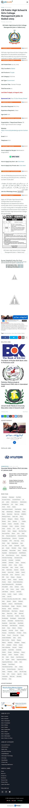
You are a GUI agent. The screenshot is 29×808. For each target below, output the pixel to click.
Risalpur (23, 642)
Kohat (11, 586)
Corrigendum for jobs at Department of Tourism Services (17, 487)
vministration (5, 676)
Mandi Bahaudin (5, 606)
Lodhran (20, 594)
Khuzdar (4, 582)
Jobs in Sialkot (4, 727)
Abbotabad (4, 497)
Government (10, 80)
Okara (8, 628)
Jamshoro (23, 562)
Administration (8, 7)
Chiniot (11, 526)
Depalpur (15, 531)
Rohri (3, 645)
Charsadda (16, 523)
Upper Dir (19, 674)
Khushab (21, 579)
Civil (14, 528)
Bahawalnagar (10, 511)
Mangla (12, 606)
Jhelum (20, 565)
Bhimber (4, 521)
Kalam (21, 567)
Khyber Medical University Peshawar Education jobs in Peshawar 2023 (16, 482)
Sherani (23, 652)
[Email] (23, 337)
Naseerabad (10, 620)
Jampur (17, 562)
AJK (12, 504)
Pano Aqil (11, 630)
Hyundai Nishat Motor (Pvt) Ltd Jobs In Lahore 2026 (14, 469)
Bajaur (3, 514)
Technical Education (11, 669)
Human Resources (10, 555)
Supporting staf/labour (21, 659)
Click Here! (21, 161)
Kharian (15, 579)
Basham (4, 519)
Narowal (4, 620)
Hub (3, 555)
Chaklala (24, 521)
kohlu (22, 586)
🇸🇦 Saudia (20, 800)
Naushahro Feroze (19, 620)
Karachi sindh (5, 574)
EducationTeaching (6, 538)
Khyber (9, 582)
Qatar (14, 637)
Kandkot (17, 572)
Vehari (25, 674)
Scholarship (18, 649)
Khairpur (12, 577)
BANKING (23, 514)
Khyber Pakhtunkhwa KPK (8, 584)
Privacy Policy (4, 782)
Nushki (3, 628)
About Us (3, 773)
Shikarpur (4, 654)
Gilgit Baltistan (15, 543)
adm (3, 502)
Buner (9, 521)
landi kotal (19, 591)
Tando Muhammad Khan (7, 666)
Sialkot (13, 68)
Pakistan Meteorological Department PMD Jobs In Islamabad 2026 (14, 384)
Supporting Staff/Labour (7, 661)
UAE (8, 674)
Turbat (3, 674)
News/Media (20, 623)
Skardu (12, 657)
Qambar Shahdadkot (6, 637)
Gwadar (7, 548)
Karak (11, 574)
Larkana (4, 594)
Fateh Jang (16, 540)
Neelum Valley (12, 623)
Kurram (12, 589)
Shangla (9, 652)
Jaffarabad (11, 562)
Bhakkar (16, 519)
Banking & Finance (6, 516)
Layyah (15, 594)
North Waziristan (13, 625)
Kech (7, 577)
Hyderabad (23, 555)
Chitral (3, 528)
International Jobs (18, 557)
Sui (2, 659)
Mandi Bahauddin (18, 603)
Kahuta (16, 567)
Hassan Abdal (12, 550)
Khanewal (19, 577)
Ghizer (22, 540)
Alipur (16, 504)
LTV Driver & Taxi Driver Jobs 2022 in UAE (11, 598)
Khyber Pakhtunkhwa (17, 582)
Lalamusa (12, 591)
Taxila (3, 669)
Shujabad (16, 654)
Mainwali (9, 601)
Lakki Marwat (5, 591)
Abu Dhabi (18, 497)
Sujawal (7, 659)
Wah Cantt (12, 676)
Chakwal (4, 523)
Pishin (24, 632)
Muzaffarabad (5, 618)
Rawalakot (10, 642)
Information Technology (7, 557)
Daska (9, 531)
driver (18, 533)
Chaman (10, 523)
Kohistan (17, 586)
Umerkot (13, 674)
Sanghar (20, 647)
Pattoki (21, 630)
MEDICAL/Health (5, 611)
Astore (3, 506)
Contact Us (3, 775)
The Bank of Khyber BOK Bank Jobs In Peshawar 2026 (14, 361)
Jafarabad (4, 562)
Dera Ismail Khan (6, 533)
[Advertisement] (14, 321)
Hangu (19, 548)
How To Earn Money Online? (19, 98)
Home (2, 7)
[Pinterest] (19, 337)
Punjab (12, 72)
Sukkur (12, 659)
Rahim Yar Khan (5, 640)
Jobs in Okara (4, 731)
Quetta (19, 637)
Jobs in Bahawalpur (5, 735)
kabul (11, 567)
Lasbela (9, 594)
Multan (3, 615)
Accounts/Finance (16, 499)
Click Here (20, 265)
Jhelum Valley (5, 567)
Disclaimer (3, 777)
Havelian (24, 550)
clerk (18, 528)
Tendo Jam (20, 669)
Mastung (4, 608)
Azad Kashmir (18, 509)
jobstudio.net (20, 262)
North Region (5, 625)
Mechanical (15, 608)
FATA (10, 540)
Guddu (10, 545)
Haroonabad (4, 550)
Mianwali (21, 611)
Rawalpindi (17, 642)
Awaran (14, 506)
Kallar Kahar (9, 569)
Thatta (15, 671)
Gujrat (22, 545)
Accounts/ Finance (6, 499)
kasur (23, 574)
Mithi (16, 613)
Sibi (3, 657)
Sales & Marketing (6, 647)
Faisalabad (21, 538)
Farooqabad (4, 540)
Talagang (4, 664)
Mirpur (3, 613)
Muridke (17, 615)
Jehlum (10, 565)
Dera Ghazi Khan (22, 531)
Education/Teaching (22, 535)
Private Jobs (15, 635)
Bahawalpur (17, 511)
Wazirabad (19, 676)
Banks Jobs (15, 516)
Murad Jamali (10, 615)
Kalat (3, 569)
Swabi (16, 661)
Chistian (23, 526)
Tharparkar (10, 671)
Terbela (3, 671)
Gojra (21, 543)
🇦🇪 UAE (8, 800)
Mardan (24, 606)
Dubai (23, 533)
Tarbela (20, 666)
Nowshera (21, 625)
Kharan (9, 579)
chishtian (17, 526)
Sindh (7, 657)
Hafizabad (14, 548)
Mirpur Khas (9, 613)
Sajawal (20, 645)
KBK (3, 577)
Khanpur (4, 579)
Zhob (10, 678)
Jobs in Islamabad (5, 720)
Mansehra (19, 606)
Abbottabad (11, 497)
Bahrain (24, 511)
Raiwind (13, 640)
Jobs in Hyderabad (5, 729)
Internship (4, 560)
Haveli (19, 550)
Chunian (9, 528)
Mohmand (21, 613)
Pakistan (20, 628)
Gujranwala (16, 545)
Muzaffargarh (13, 618)
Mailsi (3, 601)
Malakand (20, 601)
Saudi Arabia (11, 649)
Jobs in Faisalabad (5, 722)
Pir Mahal (19, 632)
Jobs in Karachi (4, 718)
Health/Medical (22, 552)
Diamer (13, 533)
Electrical (15, 538)
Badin (24, 509)
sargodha (4, 649)
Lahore (22, 589)
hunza (17, 555)
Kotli (3, 589)
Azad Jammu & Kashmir (7, 509)
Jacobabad (17, 560)
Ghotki (3, 543)
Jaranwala (4, 565)
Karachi (23, 572)
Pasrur (16, 630)
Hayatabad (4, 552)
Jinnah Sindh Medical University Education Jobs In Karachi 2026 (13, 407)
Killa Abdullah (19, 584)
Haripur (24, 548)
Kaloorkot (16, 569)
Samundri (14, 647)
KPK (7, 589)
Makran (14, 601)
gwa (3, 548)
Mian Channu (14, 611)
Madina (24, 598)
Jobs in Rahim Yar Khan (6, 738)
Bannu (21, 516)
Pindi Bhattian (12, 632)
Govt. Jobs (14, 333)
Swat (20, 661)
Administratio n (14, 502)
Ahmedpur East (5, 504)
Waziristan (4, 678)
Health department (13, 552)
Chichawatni (4, 526)
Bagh (3, 511)
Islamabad (11, 560)
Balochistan (9, 514)
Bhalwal (22, 519)
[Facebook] (5, 337)
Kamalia (4, 572)
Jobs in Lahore (4, 716)
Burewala (15, 521)
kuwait (17, 589)
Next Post (25, 411)
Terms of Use (4, 780)
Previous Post (5, 411)
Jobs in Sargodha (5, 733)
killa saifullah (5, 586)
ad (23, 499)
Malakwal (4, 603)
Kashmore (17, 574)
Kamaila (22, 569)
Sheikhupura (16, 652)
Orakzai (14, 628)
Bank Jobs (16, 514)
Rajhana (4, 642)
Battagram (10, 519)
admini (7, 502)
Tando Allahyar (11, 664)
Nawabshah (4, 623)
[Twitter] (14, 337)
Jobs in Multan (4, 725)
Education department (11, 535)
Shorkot (10, 654)
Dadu (22, 528)
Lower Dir (9, 596)
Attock (8, 506)
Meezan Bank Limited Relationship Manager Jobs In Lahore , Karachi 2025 (18, 475)
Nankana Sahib (21, 618)
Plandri (3, 635)
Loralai (3, 596)
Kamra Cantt (10, 572)
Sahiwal (15, 645)
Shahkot (4, 652)
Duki (3, 535)
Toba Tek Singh (22, 671)
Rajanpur (19, 640)
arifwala (21, 504)
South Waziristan (19, 657)
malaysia (10, 603)
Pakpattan (4, 630)
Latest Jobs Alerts (5, 784)
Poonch (9, 635)
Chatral (22, 523)
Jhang (15, 565)
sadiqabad (9, 645)
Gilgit (8, 543)
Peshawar (4, 632)
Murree (22, 615)
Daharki (3, 531)
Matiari (9, 608)
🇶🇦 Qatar (14, 800)
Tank (16, 666)
